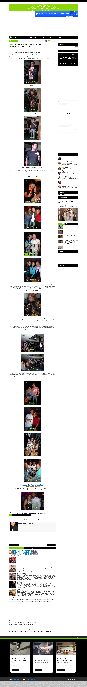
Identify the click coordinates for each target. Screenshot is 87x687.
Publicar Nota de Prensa (66, 1)
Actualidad (16, 37)
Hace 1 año (75, 223)
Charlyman (19, 565)
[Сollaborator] (56, 14)
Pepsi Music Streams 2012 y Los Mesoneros (68, 162)
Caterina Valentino (19, 601)
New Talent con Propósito (22, 573)
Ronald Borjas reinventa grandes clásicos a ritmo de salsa (21, 624)
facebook (48, 548)
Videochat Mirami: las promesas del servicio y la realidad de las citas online (43, 660)
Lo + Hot (61, 223)
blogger (17, 548)
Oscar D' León (64, 176)
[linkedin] (69, 63)
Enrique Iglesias (29, 601)
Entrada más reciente (14, 544)
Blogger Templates (31, 679)
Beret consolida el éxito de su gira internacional (19, 626)
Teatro (39, 37)
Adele (10, 601)
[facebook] (10, 1)
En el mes (68, 223)
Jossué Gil (23, 44)
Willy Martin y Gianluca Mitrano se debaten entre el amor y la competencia (25, 622)
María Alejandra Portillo (66, 167)
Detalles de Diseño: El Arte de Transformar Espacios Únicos (65, 660)
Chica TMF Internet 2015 (69, 235)
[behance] (18, 1)
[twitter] (12, 1)
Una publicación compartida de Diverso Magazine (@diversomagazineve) (73, 129)
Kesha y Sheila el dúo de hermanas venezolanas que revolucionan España (70, 231)
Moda (21, 37)
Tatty (63, 185)
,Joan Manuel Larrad (14, 49)
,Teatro (23, 49)
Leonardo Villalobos (35, 599)
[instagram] (20, 1)
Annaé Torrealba (24, 599)
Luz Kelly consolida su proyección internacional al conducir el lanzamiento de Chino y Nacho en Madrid (31, 631)
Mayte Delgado (47, 601)
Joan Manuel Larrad (16, 44)
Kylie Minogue (38, 601)
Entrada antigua (51, 544)
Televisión (46, 37)
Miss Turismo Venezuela (73, 40)
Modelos (52, 37)
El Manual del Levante (21, 557)
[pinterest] (14, 1)
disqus (32, 548)
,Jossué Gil (20, 49)
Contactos (75, 1)
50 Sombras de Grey (66, 157)
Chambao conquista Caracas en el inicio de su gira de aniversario (23, 629)
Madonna (11, 599)
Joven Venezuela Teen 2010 (70, 225)
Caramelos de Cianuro (48, 599)
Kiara (17, 599)
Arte (34, 37)
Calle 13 (18, 581)
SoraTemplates (17, 679)
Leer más (15, 669)
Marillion (63, 171)
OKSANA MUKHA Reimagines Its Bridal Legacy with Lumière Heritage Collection (47, 40)
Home (10, 44)
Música (26, 37)
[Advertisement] (43, 25)
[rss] (16, 1)
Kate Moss (19, 589)
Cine (31, 37)
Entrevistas (59, 37)
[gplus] (66, 63)
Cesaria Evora (64, 180)
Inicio (58, 1)
